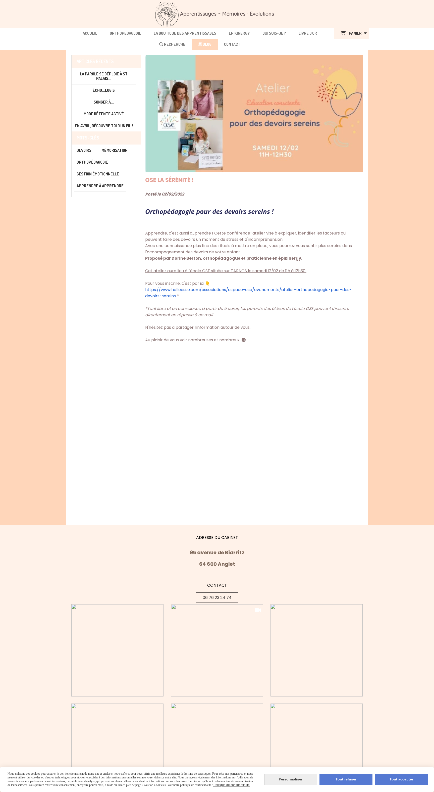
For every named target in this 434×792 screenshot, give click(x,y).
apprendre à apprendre (100, 185)
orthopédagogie (92, 162)
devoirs (84, 150)
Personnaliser (290, 779)
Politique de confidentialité (231, 785)
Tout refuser (346, 779)
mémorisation (114, 150)
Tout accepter (401, 779)
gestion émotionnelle (98, 173)
